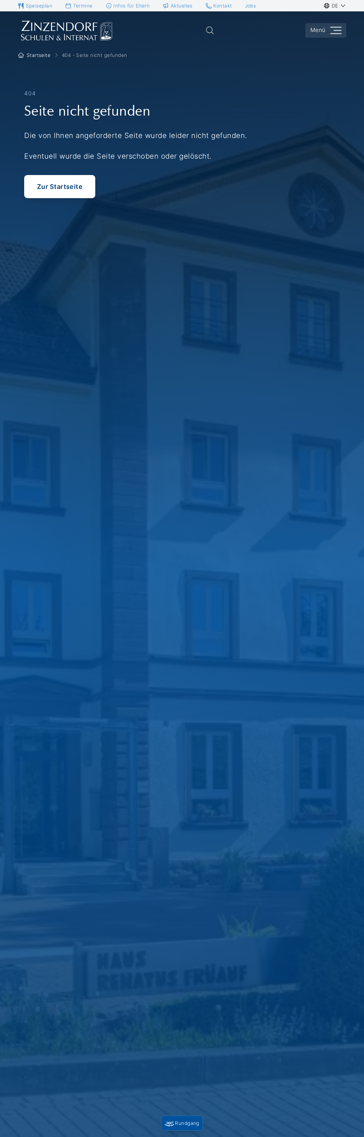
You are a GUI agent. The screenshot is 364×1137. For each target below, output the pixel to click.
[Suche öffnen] (210, 30)
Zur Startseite (59, 186)
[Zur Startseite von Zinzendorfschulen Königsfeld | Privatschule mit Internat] (66, 30)
